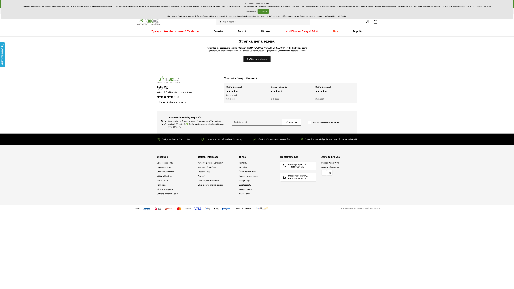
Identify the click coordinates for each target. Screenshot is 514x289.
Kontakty (243, 162)
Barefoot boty (245, 185)
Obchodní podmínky (165, 171)
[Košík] (375, 22)
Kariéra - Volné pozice (248, 176)
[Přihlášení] (368, 22)
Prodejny (243, 167)
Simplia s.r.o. (375, 208)
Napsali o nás (244, 193)
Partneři (201, 176)
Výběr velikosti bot (165, 176)
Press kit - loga (204, 171)
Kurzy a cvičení (245, 189)
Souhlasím (263, 11)
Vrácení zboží (162, 180)
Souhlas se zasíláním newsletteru (326, 122)
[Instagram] (329, 173)
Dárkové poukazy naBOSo (209, 180)
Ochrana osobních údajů (167, 193)
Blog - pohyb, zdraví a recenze (210, 185)
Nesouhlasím (251, 11)
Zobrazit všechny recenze (172, 102)
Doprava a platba (164, 167)
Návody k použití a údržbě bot (210, 162)
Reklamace (161, 185)
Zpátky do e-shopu (257, 59)
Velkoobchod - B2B (165, 162)
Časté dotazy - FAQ (247, 171)
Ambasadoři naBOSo (207, 167)
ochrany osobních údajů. (482, 6)
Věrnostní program (165, 189)
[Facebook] (324, 173)
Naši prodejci (244, 180)
